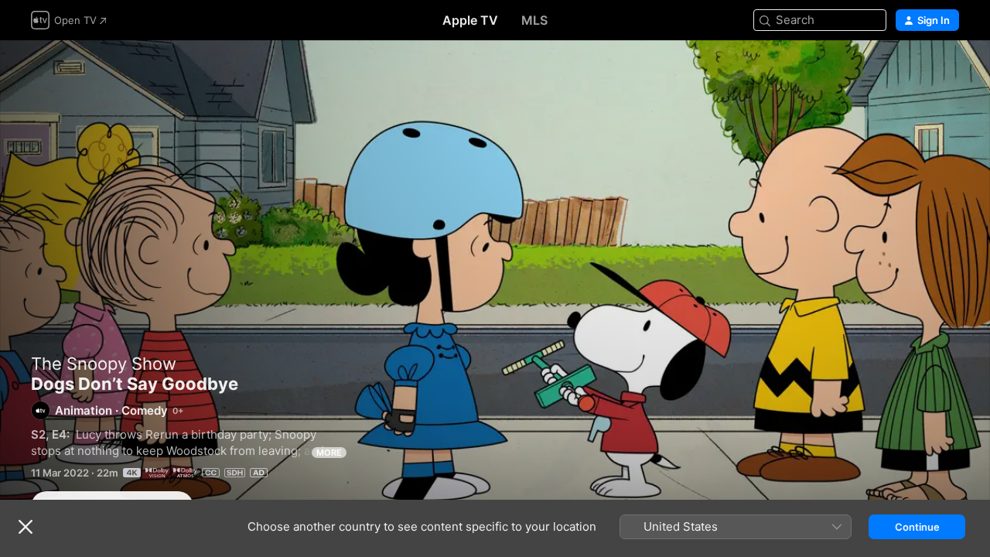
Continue (917, 527)
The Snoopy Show (103, 364)
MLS (534, 20)
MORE (329, 452)
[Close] (25, 527)
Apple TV (470, 20)
